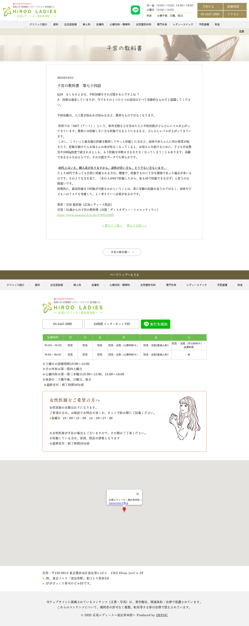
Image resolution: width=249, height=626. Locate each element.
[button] (38, 24)
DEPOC (162, 615)
